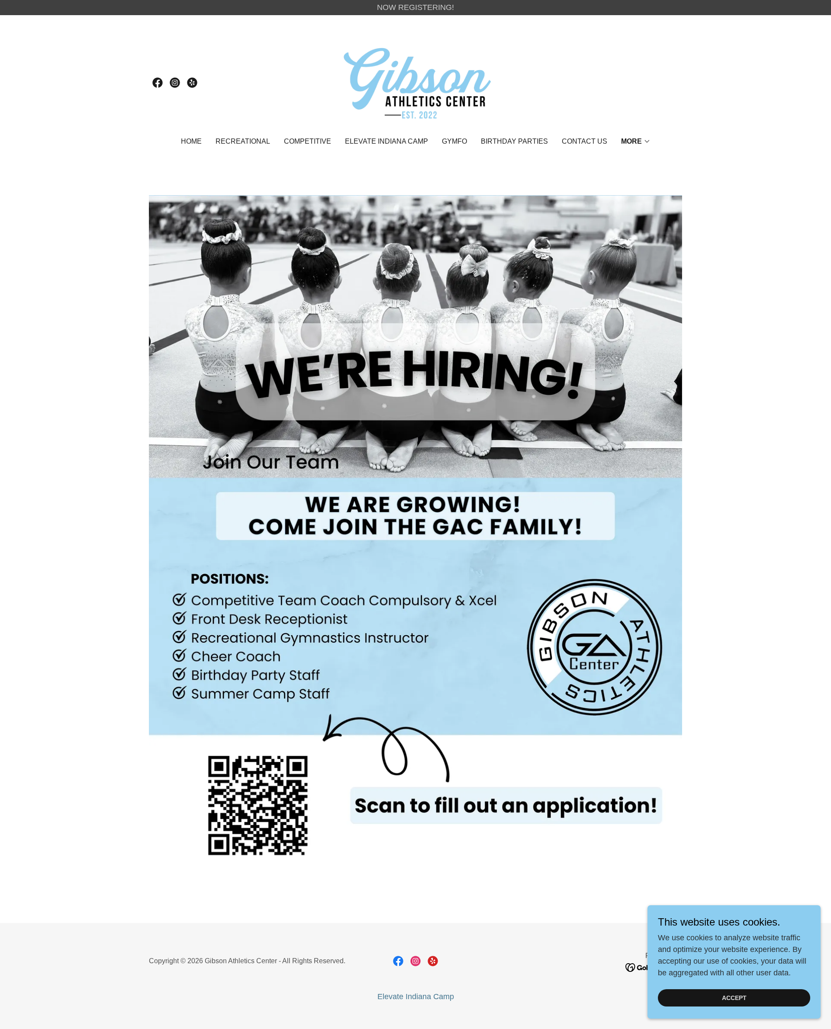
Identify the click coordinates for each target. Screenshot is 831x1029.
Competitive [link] (307, 141)
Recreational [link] (243, 141)
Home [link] (191, 141)
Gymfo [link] (454, 141)
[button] (636, 141)
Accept (734, 997)
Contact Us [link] (584, 141)
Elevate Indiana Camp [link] (386, 141)
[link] (157, 82)
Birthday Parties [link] (514, 141)
